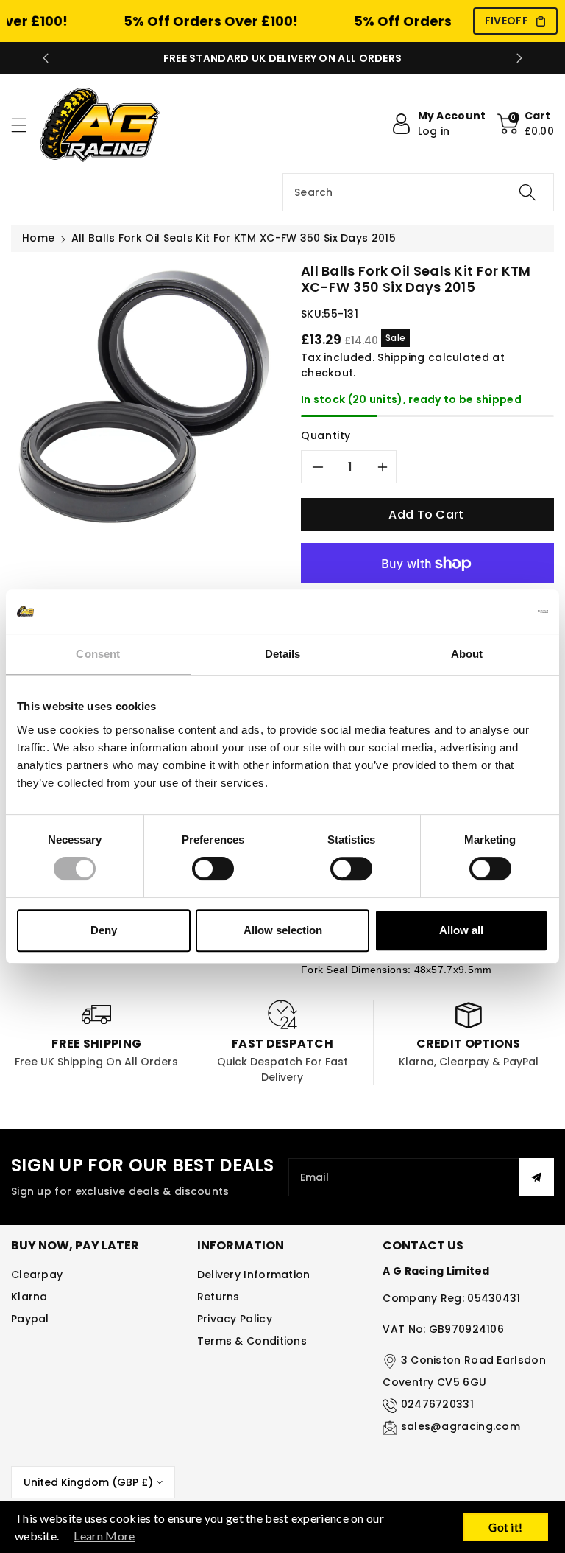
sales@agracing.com (460, 1426)
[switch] (213, 868)
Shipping (400, 357)
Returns (218, 1296)
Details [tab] (283, 654)
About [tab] (467, 654)
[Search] (527, 192)
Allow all (461, 930)
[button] (25, 125)
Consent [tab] (98, 654)
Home (38, 238)
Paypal (30, 1318)
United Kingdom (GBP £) (88, 1482)
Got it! (505, 1527)
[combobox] (418, 192)
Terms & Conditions (252, 1340)
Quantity (326, 435)
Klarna (29, 1296)
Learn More (104, 1536)
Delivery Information (253, 1274)
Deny (103, 930)
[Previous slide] (45, 58)
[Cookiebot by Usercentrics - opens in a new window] (483, 611)
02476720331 (437, 1404)
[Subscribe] (536, 1177)
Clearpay (37, 1274)
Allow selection (283, 930)
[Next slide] (519, 58)
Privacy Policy (234, 1318)
